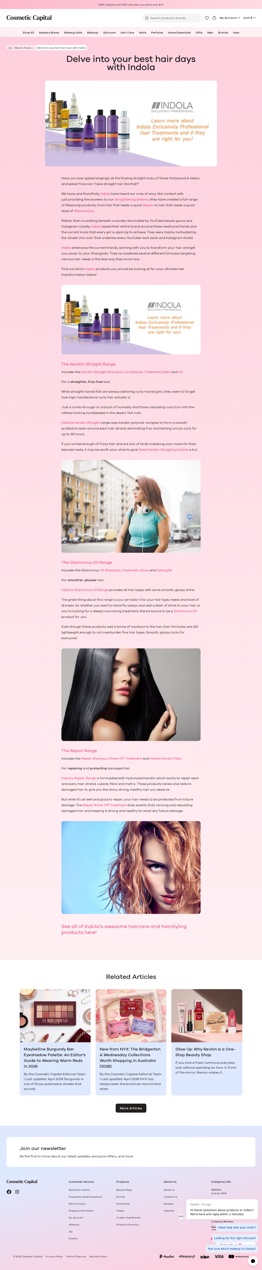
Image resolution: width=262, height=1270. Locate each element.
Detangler (164, 570)
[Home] (9, 47)
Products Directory (127, 1224)
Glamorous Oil (185, 611)
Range (109, 364)
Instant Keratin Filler (165, 758)
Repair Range (85, 778)
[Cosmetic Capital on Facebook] (9, 1191)
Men (210, 32)
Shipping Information (81, 1210)
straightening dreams (131, 199)
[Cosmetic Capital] (29, 18)
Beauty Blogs (124, 1190)
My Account (228, 18)
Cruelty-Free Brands (128, 1217)
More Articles (131, 1108)
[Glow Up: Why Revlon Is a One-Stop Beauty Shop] (206, 1015)
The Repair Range (79, 751)
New (236, 32)
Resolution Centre (79, 1190)
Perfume (157, 32)
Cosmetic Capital (32, 1256)
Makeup (92, 32)
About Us (169, 1190)
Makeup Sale (73, 32)
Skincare (109, 32)
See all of (73, 926)
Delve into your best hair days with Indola (61, 48)
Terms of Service (76, 1256)
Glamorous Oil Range (90, 562)
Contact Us (170, 1197)
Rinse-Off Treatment (125, 758)
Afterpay (74, 1224)
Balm (166, 372)
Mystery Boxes (49, 32)
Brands (223, 32)
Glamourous (84, 211)
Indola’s (67, 422)
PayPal (73, 1238)
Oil (180, 372)
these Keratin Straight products (163, 449)
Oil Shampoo (110, 570)
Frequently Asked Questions (85, 1197)
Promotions (123, 1204)
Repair (148, 205)
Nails (142, 32)
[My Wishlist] (207, 18)
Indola (105, 193)
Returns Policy (77, 1204)
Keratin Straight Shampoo (102, 372)
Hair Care (127, 32)
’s (72, 590)
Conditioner (133, 372)
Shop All (28, 32)
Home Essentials (179, 32)
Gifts (199, 32)
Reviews (168, 1204)
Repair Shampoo (94, 758)
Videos (120, 1210)
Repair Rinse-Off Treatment (104, 805)
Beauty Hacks (23, 48)
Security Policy (98, 1256)
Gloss (144, 570)
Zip (71, 1231)
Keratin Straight (86, 364)
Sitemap (169, 1210)
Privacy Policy (54, 1256)
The (65, 364)
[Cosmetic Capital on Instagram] (17, 1191)
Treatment (152, 372)
